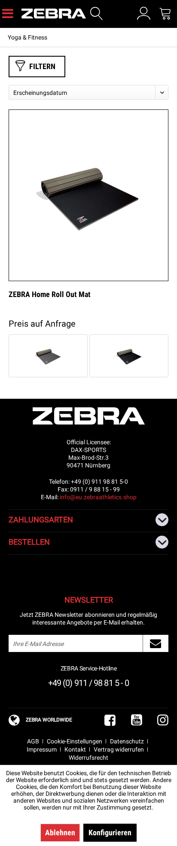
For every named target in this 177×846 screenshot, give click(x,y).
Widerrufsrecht (88, 757)
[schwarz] (128, 355)
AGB (33, 741)
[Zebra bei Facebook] (110, 720)
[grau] (48, 355)
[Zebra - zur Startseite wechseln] (56, 13)
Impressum (42, 749)
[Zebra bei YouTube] (136, 720)
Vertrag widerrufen (119, 749)
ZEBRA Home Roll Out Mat (50, 294)
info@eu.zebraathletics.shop (98, 497)
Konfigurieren (109, 832)
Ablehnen (60, 832)
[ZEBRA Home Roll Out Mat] (88, 195)
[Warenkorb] (165, 13)
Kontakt (75, 749)
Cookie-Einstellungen (74, 741)
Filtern (42, 66)
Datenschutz (127, 741)
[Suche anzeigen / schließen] (96, 13)
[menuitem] (7, 12)
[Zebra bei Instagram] (162, 720)
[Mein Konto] (143, 13)
